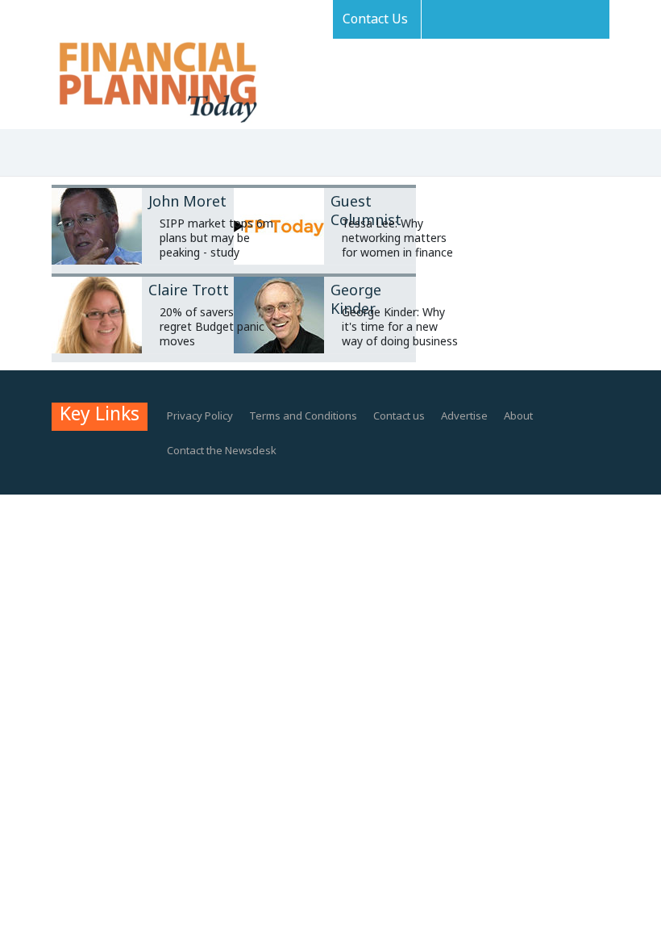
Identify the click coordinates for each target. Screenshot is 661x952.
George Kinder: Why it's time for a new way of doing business (400, 326)
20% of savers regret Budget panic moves (212, 326)
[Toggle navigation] (58, 154)
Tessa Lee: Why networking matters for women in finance (397, 237)
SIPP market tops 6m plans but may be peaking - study (216, 237)
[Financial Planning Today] (156, 83)
